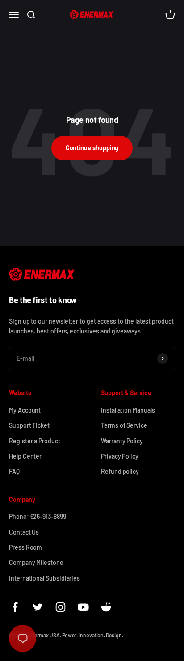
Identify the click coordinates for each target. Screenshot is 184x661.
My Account (25, 410)
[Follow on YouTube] (83, 607)
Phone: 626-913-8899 (37, 516)
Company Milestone (36, 562)
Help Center (25, 456)
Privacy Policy (119, 456)
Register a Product (34, 441)
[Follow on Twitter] (38, 607)
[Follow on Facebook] (15, 607)
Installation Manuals (128, 410)
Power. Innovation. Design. (92, 635)
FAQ (14, 471)
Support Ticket (29, 425)
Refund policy (120, 471)
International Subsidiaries (44, 578)
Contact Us (24, 532)
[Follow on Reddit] (106, 607)
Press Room (25, 547)
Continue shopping (92, 148)
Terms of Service (124, 425)
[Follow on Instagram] (60, 607)
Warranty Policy (122, 441)
